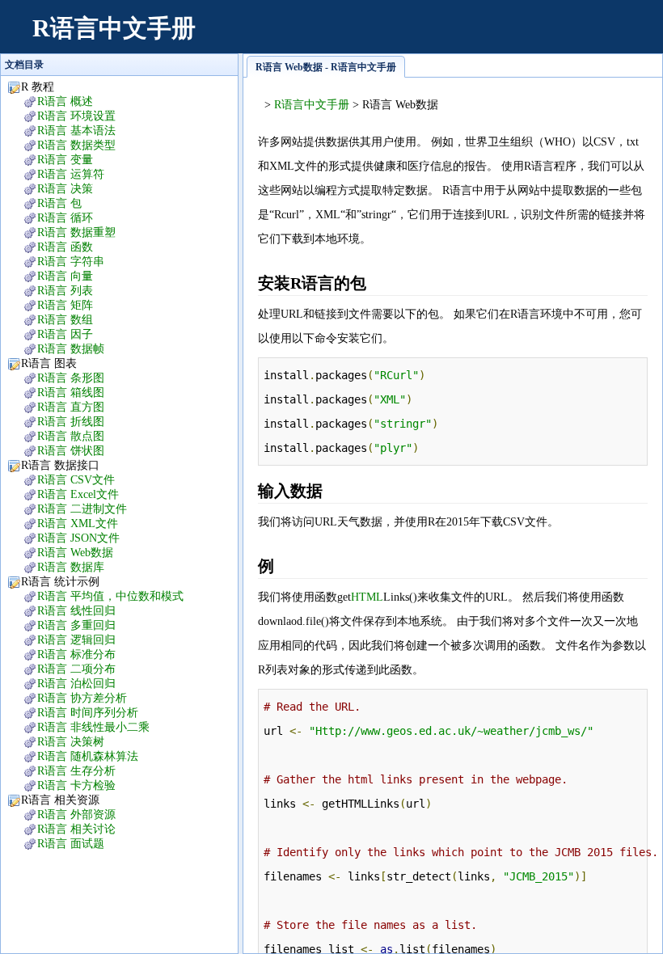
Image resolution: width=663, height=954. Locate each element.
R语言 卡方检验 (76, 785)
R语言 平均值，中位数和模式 (110, 596)
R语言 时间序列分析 (87, 713)
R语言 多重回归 (76, 625)
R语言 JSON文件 (78, 538)
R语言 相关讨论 (76, 829)
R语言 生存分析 (76, 771)
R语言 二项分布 (76, 669)
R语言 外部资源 (76, 814)
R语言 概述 (65, 101)
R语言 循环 (65, 218)
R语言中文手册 (114, 28)
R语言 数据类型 (76, 145)
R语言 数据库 (70, 567)
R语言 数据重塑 (76, 232)
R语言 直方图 (70, 407)
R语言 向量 (65, 276)
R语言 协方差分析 (82, 698)
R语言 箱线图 (70, 392)
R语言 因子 (65, 334)
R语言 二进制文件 (82, 509)
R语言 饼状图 (70, 451)
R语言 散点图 (70, 436)
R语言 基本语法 (76, 131)
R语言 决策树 (70, 742)
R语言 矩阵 (65, 305)
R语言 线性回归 (76, 611)
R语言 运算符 (70, 174)
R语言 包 (59, 203)
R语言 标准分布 (76, 654)
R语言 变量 (65, 160)
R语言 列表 (65, 291)
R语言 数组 (65, 320)
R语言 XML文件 (77, 523)
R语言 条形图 (70, 378)
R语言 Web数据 (75, 553)
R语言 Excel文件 (78, 494)
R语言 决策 (65, 189)
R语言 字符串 (70, 261)
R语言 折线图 (70, 422)
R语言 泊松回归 (76, 684)
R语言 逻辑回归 (76, 640)
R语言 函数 (65, 247)
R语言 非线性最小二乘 (93, 727)
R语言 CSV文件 (76, 480)
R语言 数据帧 (70, 349)
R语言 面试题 (70, 844)
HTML (367, 597)
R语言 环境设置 (76, 116)
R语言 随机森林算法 (87, 756)
